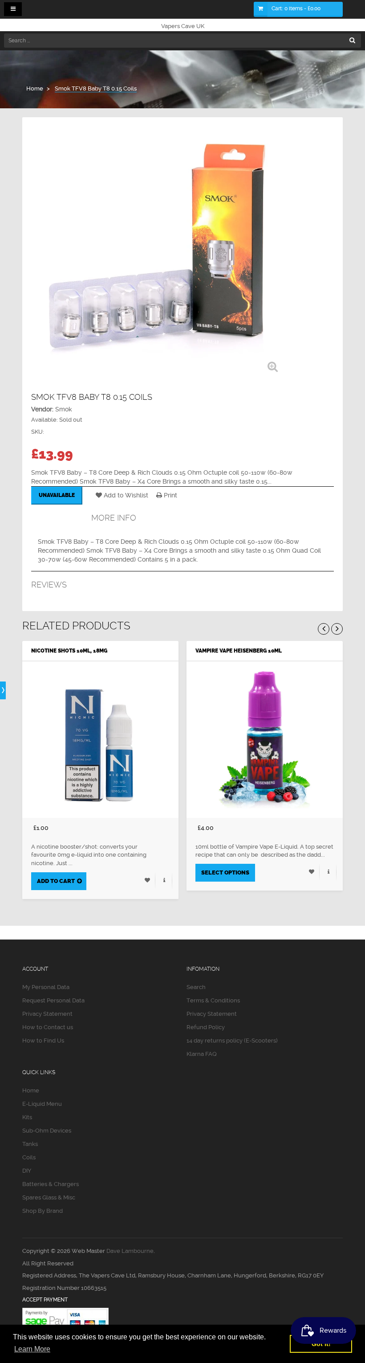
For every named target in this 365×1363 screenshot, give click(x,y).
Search (196, 987)
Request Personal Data (53, 1000)
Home (30, 1090)
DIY (26, 1170)
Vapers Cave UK (182, 26)
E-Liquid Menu (42, 1103)
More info (113, 517)
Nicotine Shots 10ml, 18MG (69, 651)
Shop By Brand (42, 1210)
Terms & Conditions (213, 1000)
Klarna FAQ (202, 1054)
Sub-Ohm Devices (46, 1130)
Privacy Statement (47, 1013)
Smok (63, 409)
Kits (27, 1117)
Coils (29, 1157)
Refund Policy (206, 1027)
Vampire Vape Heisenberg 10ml (238, 651)
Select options (225, 872)
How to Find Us (43, 1040)
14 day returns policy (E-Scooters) (232, 1040)
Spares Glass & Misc (48, 1197)
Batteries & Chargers (50, 1184)
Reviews (49, 584)
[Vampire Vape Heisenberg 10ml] (265, 739)
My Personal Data (45, 987)
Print (169, 495)
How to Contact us (47, 1027)
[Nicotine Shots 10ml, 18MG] (100, 739)
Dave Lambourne (130, 1251)
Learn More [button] (32, 1349)
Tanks (30, 1144)
